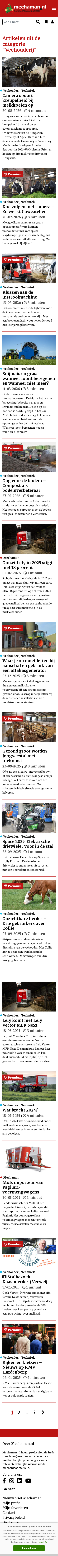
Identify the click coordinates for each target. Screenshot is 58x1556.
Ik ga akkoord (29, 1548)
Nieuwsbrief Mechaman (22, 1498)
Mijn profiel (12, 1503)
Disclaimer (11, 1522)
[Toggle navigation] (54, 8)
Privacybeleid (13, 1517)
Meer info (43, 1542)
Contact (8, 1513)
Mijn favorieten (15, 1508)
